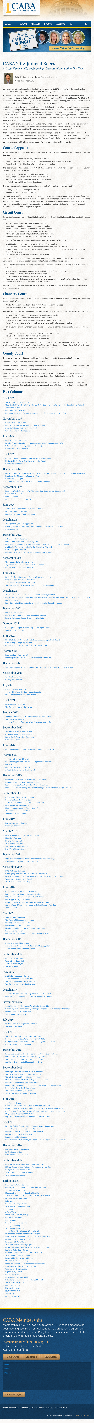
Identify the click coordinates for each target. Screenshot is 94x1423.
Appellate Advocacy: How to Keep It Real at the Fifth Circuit (28, 994)
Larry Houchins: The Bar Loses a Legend (20, 431)
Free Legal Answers (13, 826)
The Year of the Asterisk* (15, 719)
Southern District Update (14, 630)
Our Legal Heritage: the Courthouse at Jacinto (23, 692)
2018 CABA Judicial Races (15, 871)
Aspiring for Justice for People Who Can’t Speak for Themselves (29, 547)
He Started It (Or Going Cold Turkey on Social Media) (25, 461)
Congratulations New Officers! (17, 759)
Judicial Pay (9, 1293)
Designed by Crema (83, 1415)
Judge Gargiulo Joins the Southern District (21, 1129)
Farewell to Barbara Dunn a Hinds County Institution (25, 618)
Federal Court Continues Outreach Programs (22, 1082)
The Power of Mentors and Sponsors (19, 920)
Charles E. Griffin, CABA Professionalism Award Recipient (27, 902)
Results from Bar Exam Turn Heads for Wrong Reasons (26, 1057)
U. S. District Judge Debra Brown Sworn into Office (24, 1164)
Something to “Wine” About (15, 813)
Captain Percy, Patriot (13, 1272)
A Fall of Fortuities (12, 1212)
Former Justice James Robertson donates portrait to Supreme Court (31, 1054)
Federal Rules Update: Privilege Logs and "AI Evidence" (26, 425)
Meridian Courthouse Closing (16, 1261)
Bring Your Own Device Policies (17, 1223)
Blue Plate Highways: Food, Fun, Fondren (21, 514)
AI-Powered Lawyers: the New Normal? (20, 582)
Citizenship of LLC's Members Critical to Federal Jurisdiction (28, 458)
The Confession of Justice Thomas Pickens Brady (24, 1059)
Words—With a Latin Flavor (15, 423)
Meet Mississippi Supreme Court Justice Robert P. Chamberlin (29, 996)
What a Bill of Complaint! (14, 961)
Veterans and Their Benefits (16, 1269)
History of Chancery (13, 1288)
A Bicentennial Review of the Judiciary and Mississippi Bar (27, 946)
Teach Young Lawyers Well (15, 1014)
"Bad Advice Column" (13, 740)
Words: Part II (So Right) (14, 479)
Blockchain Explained (13, 838)
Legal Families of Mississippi (16, 410)
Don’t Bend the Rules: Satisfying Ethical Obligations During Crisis (30, 749)
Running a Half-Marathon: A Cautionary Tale (22, 476)
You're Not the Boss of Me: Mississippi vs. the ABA (24, 509)
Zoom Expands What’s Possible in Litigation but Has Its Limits (28, 717)
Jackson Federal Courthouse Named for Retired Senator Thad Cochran (32, 905)
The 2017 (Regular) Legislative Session (20, 981)
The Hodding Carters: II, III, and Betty (19, 562)
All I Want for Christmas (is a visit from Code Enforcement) (27, 481)
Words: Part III (15, 464)
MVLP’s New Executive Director (17, 1149)
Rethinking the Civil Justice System (18, 1134)
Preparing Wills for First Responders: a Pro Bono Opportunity (28, 658)
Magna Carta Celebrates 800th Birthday (20, 1114)
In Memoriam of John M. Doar (16, 1155)
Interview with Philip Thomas (16, 1242)
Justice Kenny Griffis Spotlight (16, 846)
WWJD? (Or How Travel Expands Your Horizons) (23, 446)
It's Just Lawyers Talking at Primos (18, 1044)
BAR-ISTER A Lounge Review (16, 1204)
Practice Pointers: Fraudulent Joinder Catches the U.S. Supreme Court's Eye (34, 443)
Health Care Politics (12, 1274)
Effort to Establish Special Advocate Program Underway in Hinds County (33, 640)
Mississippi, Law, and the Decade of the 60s (22, 1193)
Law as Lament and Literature (16, 823)
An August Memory (12, 1226)
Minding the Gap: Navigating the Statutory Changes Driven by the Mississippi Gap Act (38, 788)
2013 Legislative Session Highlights (18, 1245)
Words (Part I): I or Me (13, 494)
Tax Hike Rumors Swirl (13, 677)
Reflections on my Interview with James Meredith (24, 1280)
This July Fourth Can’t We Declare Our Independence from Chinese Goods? (34, 585)
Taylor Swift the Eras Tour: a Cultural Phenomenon (24, 565)
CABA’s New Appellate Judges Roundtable (21, 891)
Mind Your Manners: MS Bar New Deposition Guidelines (26, 1080)
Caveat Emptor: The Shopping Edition (19, 499)
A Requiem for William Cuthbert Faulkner (20, 1266)
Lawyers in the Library (13, 1217)
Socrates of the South (13, 1026)
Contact (60, 23)
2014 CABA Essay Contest (15, 1175)
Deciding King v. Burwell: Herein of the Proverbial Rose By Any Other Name (34, 1108)
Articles (35, 23)
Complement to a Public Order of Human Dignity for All (26, 645)
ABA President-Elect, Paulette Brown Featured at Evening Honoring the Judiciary (36, 1111)
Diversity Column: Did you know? (17, 943)
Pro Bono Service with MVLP (16, 1198)
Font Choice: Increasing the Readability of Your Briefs (25, 779)
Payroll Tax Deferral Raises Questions (19, 737)
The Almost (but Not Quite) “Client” (18, 732)
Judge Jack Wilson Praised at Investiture (20, 1093)
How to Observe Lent (13, 841)
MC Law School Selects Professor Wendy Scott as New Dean (28, 1167)
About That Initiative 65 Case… (17, 689)
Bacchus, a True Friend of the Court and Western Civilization (28, 934)
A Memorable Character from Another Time (21, 861)
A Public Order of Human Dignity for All (20, 770)
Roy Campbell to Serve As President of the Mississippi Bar (27, 1117)
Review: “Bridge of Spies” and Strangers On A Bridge (25, 1039)
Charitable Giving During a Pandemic (19, 734)
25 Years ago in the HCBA (15, 1190)
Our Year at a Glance (13, 1103)
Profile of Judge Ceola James (16, 1250)
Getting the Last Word (13, 680)
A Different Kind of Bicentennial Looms (20, 949)
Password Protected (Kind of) (16, 655)
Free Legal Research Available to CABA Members (24, 1072)
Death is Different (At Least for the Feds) (21, 428)
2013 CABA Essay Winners (15, 1228)
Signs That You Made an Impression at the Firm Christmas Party (29, 859)
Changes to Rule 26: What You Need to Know (22, 782)
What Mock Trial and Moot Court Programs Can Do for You (27, 1236)
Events (48, 23)
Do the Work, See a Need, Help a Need (20, 1088)
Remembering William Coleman (17, 1185)
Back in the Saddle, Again (15, 704)
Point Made (9, 1201)
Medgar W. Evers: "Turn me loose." (18, 1239)
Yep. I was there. (11, 966)
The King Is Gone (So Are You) (17, 402)
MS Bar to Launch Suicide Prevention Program (22, 1234)
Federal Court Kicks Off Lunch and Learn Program (24, 1132)
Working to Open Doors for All (16, 550)
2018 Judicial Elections (14, 844)
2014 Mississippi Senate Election (17, 1207)
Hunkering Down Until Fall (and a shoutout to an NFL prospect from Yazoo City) (35, 413)
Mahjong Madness (12, 496)
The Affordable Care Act (14, 1283)
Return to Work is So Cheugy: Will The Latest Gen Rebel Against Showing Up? (35, 491)
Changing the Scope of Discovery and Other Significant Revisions (30, 1042)
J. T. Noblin (9, 1209)
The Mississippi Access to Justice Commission (23, 1074)
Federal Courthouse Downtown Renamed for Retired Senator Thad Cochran (34, 876)
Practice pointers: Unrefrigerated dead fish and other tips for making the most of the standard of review (45, 473)
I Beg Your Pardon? (12, 1285)
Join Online (13, 1357)
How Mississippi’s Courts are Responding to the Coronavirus (28, 762)
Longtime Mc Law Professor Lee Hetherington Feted (25, 615)
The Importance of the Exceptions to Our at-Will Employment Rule (30, 595)
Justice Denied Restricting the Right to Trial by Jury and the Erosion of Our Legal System (39, 667)
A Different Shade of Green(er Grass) (19, 979)
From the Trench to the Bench (16, 511)
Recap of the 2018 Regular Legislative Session (23, 894)
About (23, 23)
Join (71, 23)
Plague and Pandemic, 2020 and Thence (20, 695)
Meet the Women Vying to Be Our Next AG (21, 808)
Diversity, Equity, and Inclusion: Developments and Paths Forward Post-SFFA (34, 527)
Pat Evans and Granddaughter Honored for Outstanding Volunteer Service (33, 1085)
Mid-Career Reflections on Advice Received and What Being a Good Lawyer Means (37, 544)
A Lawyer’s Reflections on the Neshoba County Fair (25, 803)
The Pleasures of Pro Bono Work (17, 811)
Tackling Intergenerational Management (20, 1173)
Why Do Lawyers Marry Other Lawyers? (20, 984)
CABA (8, 23)
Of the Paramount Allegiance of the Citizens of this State (27, 1247)
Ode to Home (10, 1220)
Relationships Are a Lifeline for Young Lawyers (23, 542)
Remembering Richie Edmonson (17, 1137)
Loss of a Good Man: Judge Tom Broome (21, 580)
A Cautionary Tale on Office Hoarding (19, 797)
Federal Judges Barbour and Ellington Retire (22, 835)
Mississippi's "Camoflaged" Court (17, 925)
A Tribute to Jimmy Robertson (16, 539)
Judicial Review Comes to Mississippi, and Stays (23, 1062)
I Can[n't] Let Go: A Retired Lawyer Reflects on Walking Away (28, 552)
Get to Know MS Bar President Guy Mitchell (22, 1231)
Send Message (13, 1394)
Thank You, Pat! (11, 908)
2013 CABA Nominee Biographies (18, 1255)
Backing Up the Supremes (15, 931)
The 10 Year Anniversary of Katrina (18, 1091)
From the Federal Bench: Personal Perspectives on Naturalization (30, 1126)
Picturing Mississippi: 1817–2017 (17, 923)
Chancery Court (12, 1291)
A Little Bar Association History (17, 976)
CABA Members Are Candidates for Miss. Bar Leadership (27, 1006)
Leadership (31, 1357)
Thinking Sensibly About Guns (16, 917)
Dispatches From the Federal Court (18, 800)
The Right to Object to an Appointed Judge (21, 524)
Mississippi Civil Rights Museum (17, 899)
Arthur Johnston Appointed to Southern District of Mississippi (29, 1196)
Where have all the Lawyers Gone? (18, 879)
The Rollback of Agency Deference (18, 707)
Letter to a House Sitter (14, 613)
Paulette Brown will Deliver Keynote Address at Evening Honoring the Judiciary (35, 1140)
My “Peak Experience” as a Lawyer (18, 767)
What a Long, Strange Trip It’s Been (18, 643)
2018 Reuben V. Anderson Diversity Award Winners (24, 897)
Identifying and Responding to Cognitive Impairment (25, 928)
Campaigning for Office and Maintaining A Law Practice (26, 874)
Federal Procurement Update (16, 440)
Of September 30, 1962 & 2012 (17, 1277)
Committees (50, 1357)
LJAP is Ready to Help (13, 1152)
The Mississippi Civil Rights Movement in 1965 (23, 1077)
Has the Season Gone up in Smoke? (19, 567)
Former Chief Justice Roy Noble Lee (19, 1258)
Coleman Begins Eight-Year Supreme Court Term (23, 1253)
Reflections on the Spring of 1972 (18, 1011)
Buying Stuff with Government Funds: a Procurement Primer (28, 577)
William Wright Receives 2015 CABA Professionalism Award (27, 1106)
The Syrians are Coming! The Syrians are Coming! (24, 1036)
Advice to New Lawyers (14, 964)
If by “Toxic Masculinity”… (15, 849)
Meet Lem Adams (12, 1296)
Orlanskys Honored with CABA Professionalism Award (25, 1188)
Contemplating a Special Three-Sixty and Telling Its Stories (27, 628)
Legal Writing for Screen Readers (18, 805)
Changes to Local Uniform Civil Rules (19, 1170)
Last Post (8, 764)
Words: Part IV (16, 449)
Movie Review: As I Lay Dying (16, 1215)
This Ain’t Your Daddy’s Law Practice (19, 882)
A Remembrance (11, 529)
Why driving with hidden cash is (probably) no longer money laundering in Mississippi (38, 1009)
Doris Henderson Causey (14, 958)
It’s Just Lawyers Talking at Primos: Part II (21, 1024)
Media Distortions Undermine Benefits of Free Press (25, 1264)
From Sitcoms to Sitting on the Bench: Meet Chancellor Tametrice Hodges (33, 603)
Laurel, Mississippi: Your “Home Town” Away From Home (27, 785)
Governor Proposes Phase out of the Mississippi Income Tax (28, 722)
